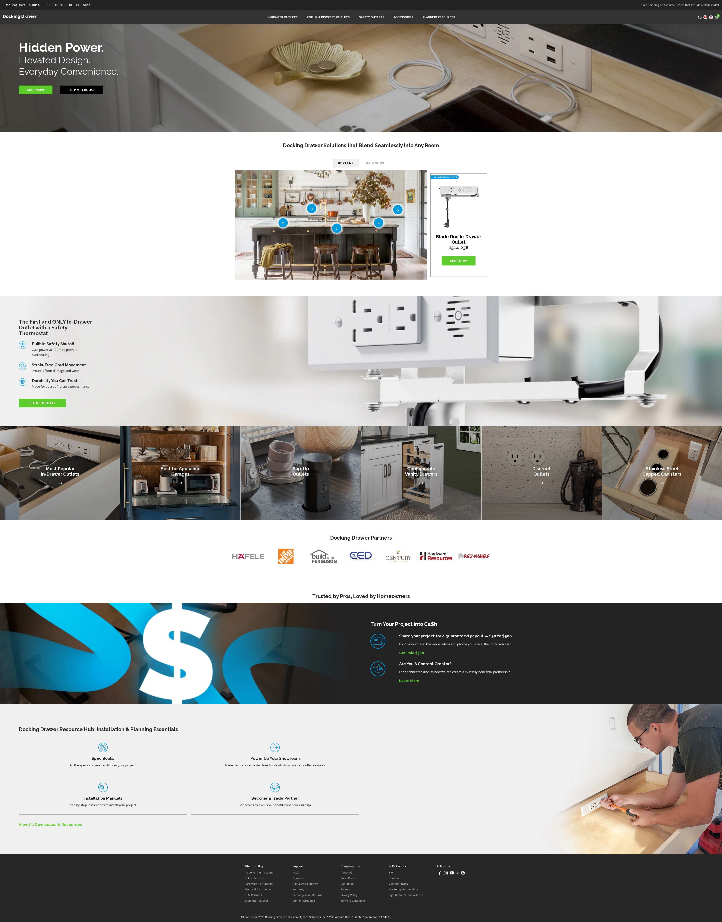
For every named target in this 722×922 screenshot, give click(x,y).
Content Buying (398, 884)
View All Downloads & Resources (50, 824)
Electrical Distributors (258, 889)
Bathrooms (374, 163)
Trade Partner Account (258, 872)
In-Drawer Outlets (282, 17)
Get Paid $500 (79, 5)
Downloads (299, 878)
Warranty (298, 889)
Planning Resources (438, 17)
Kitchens (345, 163)
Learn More (409, 681)
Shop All (36, 5)
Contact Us (347, 884)
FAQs (296, 872)
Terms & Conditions (353, 900)
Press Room (348, 878)
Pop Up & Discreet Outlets (328, 17)
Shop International (256, 900)
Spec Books (56, 5)
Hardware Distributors (258, 884)
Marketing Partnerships (404, 889)
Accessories (403, 17)
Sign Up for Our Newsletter (406, 895)
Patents (345, 889)
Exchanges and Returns (307, 895)
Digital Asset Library (305, 884)
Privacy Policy (349, 895)
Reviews (394, 878)
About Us (346, 872)
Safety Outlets (371, 17)
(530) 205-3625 (15, 5)
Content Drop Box (304, 900)
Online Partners (254, 878)
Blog (391, 872)
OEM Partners (253, 895)
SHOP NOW (458, 261)
